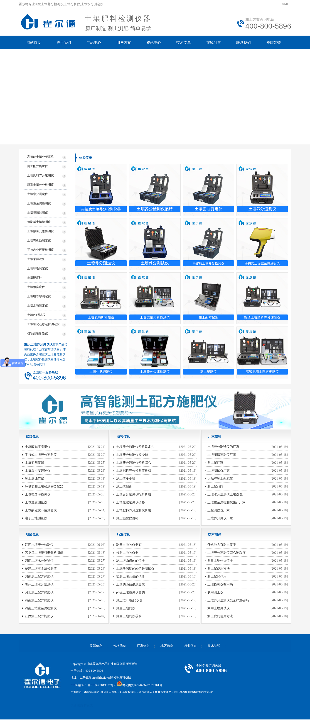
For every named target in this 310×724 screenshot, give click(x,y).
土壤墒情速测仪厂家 (221, 454)
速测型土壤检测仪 (39, 222)
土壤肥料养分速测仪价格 (133, 510)
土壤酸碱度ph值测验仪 (41, 510)
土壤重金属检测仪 (39, 203)
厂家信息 (143, 646)
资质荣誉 (273, 42)
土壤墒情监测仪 (37, 212)
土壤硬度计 (34, 277)
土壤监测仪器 (34, 462)
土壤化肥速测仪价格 (130, 502)
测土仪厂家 (215, 462)
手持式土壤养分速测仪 (41, 454)
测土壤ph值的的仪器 (130, 560)
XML (285, 4)
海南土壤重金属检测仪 (41, 608)
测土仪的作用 (216, 576)
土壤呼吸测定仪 (37, 268)
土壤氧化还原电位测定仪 (43, 324)
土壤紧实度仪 (36, 287)
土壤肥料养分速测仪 (40, 175)
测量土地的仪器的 (129, 616)
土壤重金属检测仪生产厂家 (226, 502)
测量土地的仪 (125, 608)
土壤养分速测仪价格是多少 (135, 447)
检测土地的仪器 (127, 552)
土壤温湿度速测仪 (37, 470)
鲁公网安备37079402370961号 (142, 685)
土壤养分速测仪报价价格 (133, 494)
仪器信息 (96, 646)
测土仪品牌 (215, 486)
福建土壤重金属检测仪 (41, 568)
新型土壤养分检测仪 (40, 184)
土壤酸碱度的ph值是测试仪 (135, 568)
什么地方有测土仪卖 (221, 544)
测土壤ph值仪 (34, 478)
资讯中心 (153, 42)
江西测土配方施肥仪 (39, 616)
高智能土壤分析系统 (40, 156)
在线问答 (213, 42)
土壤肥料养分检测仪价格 (133, 470)
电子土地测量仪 (36, 518)
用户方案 (123, 42)
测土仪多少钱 (125, 478)
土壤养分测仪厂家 (220, 518)
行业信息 (190, 646)
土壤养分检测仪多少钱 (132, 454)
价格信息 (119, 646)
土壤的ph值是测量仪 (130, 584)
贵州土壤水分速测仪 (39, 584)
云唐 (80, 705)
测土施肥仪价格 (127, 518)
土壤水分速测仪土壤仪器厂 (226, 494)
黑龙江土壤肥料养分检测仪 (44, 552)
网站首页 (34, 42)
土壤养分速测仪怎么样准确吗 (228, 600)
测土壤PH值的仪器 (129, 600)
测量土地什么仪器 (220, 560)
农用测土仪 (215, 592)
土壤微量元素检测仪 (40, 231)
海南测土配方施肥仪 (39, 600)
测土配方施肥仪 (37, 166)
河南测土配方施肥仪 (39, 576)
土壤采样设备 (36, 259)
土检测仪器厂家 (218, 510)
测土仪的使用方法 (220, 616)
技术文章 (183, 42)
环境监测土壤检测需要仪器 (44, 486)
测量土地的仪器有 (129, 544)
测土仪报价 (124, 486)
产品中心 (93, 42)
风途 (73, 705)
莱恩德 (88, 705)
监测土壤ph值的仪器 (130, 576)
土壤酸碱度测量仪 (37, 447)
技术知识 (214, 646)
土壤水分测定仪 (37, 194)
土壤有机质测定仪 (39, 240)
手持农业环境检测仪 (40, 249)
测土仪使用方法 (218, 568)
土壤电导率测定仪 (39, 296)
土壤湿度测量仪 (36, 502)
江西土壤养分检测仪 (39, 544)
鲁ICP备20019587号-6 (102, 685)
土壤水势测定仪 (37, 305)
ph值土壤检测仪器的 (130, 592)
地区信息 (166, 646)
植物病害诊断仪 (37, 333)
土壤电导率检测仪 (37, 494)
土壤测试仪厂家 (218, 470)
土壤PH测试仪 (36, 315)
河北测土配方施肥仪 (39, 592)
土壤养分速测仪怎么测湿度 (226, 552)
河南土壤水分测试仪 (39, 560)
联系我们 (243, 42)
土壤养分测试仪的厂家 (223, 447)
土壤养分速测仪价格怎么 (133, 462)
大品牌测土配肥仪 (220, 478)
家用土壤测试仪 (218, 608)
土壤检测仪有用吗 (220, 584)
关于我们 (64, 42)
